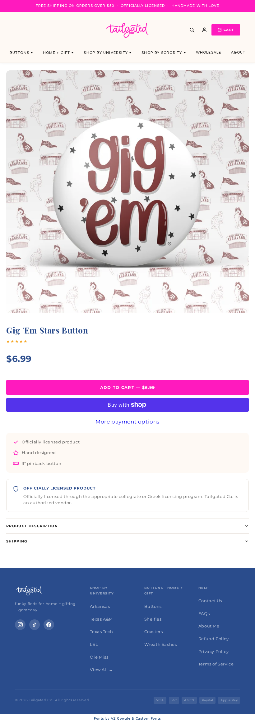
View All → (101, 669)
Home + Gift (56, 52)
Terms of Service (216, 663)
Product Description (32, 526)
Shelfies (153, 619)
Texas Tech (101, 631)
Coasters (153, 631)
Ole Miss (99, 657)
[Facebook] (49, 624)
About (238, 52)
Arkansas (100, 606)
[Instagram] (20, 624)
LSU (94, 644)
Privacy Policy (213, 651)
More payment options (127, 422)
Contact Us (210, 600)
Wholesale (208, 52)
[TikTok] (34, 624)
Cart (229, 30)
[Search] (192, 30)
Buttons (19, 52)
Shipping (16, 541)
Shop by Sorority (161, 52)
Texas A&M (101, 619)
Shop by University (106, 52)
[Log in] (204, 30)
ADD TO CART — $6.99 (127, 387)
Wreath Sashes (160, 644)
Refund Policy (213, 638)
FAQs (204, 613)
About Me (209, 625)
